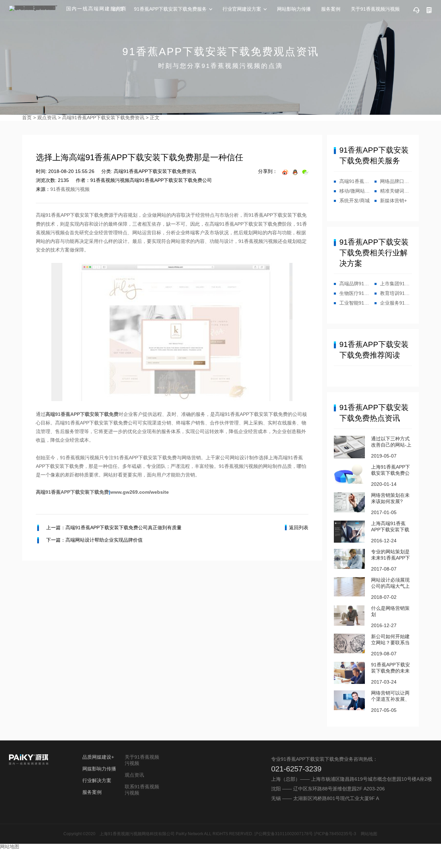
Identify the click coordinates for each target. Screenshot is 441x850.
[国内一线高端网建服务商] (35, 8)
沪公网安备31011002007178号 (283, 833)
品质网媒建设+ (98, 757)
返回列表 (298, 527)
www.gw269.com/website (139, 492)
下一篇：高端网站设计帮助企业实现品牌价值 (94, 540)
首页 (27, 117)
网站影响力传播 (294, 9)
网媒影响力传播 (99, 768)
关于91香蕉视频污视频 (375, 9)
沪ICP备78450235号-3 (335, 833)
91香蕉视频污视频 (70, 189)
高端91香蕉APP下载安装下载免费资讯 (103, 117)
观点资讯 (47, 117)
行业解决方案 (96, 780)
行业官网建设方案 (242, 9)
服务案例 (330, 9)
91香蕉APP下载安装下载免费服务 (170, 9)
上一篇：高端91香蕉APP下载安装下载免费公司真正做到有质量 (114, 527)
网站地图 (369, 833)
